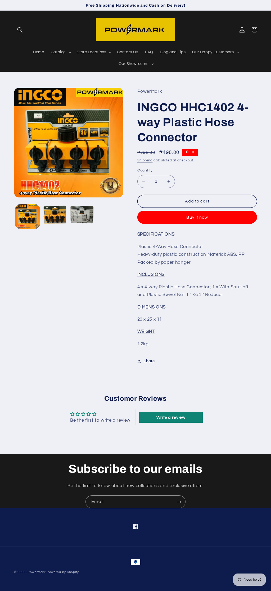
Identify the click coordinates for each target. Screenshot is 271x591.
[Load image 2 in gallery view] (55, 216)
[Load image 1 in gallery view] (27, 216)
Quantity (145, 170)
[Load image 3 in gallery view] (82, 216)
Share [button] (149, 361)
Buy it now (197, 217)
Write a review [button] (171, 417)
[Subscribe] (179, 501)
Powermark (37, 572)
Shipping (145, 160)
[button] (20, 30)
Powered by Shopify (63, 572)
